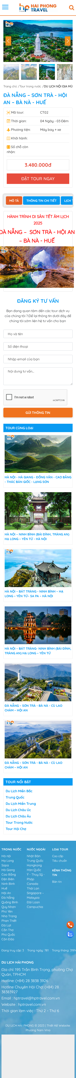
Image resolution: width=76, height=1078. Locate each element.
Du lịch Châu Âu (18, 816)
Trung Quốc (15, 797)
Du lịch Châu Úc (18, 810)
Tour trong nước (19, 822)
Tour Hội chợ (16, 829)
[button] (68, 41)
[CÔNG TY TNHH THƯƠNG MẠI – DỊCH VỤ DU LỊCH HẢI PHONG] (37, 7)
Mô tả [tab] (14, 201)
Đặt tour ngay (37, 178)
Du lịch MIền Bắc (19, 791)
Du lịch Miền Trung (21, 803)
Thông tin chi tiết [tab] (41, 201)
